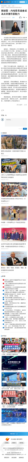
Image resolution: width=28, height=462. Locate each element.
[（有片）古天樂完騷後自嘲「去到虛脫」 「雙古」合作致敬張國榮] (14, 397)
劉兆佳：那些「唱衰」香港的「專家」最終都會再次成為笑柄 (13, 269)
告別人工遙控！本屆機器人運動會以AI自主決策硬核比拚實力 (13, 424)
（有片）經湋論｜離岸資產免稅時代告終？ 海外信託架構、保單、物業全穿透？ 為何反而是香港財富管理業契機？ (14, 388)
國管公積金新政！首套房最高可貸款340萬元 (13, 152)
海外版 (21, 442)
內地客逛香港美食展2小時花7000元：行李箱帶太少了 (13, 200)
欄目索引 (12, 433)
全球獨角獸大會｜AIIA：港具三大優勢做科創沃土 (15, 321)
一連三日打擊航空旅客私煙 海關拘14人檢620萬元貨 (15, 300)
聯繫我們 (6, 457)
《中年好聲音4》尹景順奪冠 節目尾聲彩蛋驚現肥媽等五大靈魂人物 (15, 311)
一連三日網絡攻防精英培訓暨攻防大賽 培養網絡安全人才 (15, 284)
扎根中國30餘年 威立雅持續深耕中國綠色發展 (15, 328)
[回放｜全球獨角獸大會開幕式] (14, 363)
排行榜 (3, 276)
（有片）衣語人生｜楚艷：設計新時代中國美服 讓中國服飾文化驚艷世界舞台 (15, 291)
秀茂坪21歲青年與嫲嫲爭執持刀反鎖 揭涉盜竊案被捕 (15, 280)
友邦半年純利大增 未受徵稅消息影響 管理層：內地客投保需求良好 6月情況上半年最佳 (13, 245)
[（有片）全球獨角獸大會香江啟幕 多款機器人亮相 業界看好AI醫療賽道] (14, 345)
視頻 (9, 6)
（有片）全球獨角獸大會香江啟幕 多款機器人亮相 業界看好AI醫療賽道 (15, 318)
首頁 (12, 2)
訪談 (13, 6)
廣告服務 (14, 457)
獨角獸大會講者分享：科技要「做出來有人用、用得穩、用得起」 (15, 295)
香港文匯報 (4, 6)
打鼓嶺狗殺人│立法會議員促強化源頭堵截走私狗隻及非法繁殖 (15, 287)
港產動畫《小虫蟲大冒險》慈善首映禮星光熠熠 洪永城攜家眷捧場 (15, 314)
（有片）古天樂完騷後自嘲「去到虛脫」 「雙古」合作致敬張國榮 (13, 405)
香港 (15, 2)
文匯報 (6, 442)
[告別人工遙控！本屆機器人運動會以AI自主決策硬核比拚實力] (14, 415)
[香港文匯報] (2, 2)
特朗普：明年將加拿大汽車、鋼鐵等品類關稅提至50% (15, 303)
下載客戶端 (22, 2)
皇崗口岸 (8, 2)
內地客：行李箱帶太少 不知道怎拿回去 (13, 222)
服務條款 (21, 457)
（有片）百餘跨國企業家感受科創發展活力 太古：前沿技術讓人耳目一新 (15, 325)
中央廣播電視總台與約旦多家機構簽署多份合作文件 (15, 307)
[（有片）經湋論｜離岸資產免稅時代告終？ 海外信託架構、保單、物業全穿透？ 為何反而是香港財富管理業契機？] (14, 379)
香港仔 (14, 442)
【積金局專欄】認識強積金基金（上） (15, 297)
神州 (18, 2)
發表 (25, 128)
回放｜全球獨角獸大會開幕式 (10, 370)
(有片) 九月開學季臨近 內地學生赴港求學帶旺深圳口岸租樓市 (14, 176)
